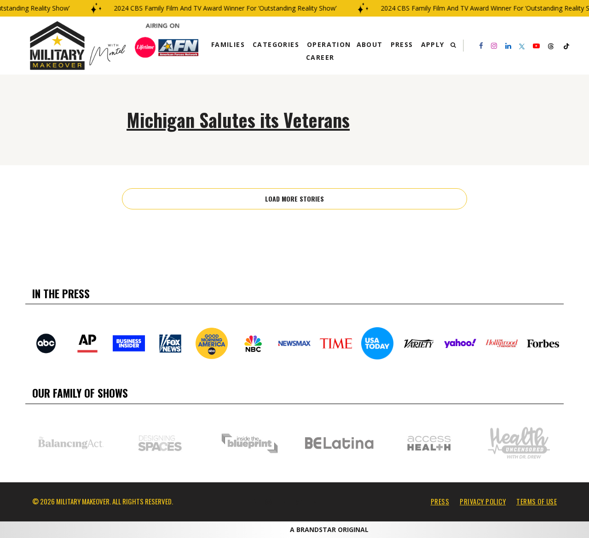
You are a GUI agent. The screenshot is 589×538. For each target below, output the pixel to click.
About (370, 44)
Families (228, 44)
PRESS (440, 501)
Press (402, 44)
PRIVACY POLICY (483, 501)
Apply (433, 44)
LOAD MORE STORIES (294, 198)
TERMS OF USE (536, 501)
